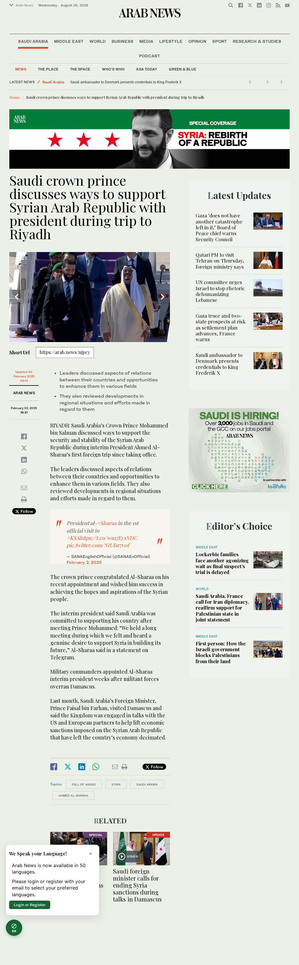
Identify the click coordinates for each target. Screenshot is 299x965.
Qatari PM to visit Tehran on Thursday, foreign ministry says (220, 260)
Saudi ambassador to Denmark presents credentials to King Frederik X (219, 364)
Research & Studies (257, 41)
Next (162, 297)
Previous (16, 297)
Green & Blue (182, 69)
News (20, 69)
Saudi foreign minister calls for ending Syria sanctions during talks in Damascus (137, 885)
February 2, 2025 (84, 562)
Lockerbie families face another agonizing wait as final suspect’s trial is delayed (222, 563)
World (97, 41)
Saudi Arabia (33, 41)
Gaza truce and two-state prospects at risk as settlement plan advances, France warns (221, 327)
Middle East (69, 41)
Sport (219, 41)
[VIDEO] (141, 848)
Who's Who (113, 69)
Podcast (149, 55)
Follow (26, 511)
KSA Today (146, 69)
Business (122, 41)
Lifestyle (170, 41)
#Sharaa (107, 523)
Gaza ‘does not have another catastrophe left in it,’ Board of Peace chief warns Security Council (219, 227)
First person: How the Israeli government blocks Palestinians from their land (221, 652)
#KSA (73, 537)
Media (146, 41)
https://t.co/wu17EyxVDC (108, 537)
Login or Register (30, 904)
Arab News (24, 5)
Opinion (197, 41)
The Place (48, 69)
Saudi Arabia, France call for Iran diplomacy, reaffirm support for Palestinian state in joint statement (222, 608)
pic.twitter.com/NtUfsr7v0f (98, 545)
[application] (89, 297)
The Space (80, 69)
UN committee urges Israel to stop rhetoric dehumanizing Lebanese (220, 291)
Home (14, 97)
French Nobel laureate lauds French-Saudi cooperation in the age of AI (126, 82)
